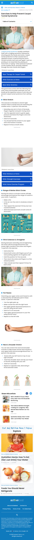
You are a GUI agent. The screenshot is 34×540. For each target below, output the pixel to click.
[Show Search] (32, 2)
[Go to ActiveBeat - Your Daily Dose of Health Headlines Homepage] (17, 3)
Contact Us (23, 505)
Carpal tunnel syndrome (9, 51)
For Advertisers (27, 509)
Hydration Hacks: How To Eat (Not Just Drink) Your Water (20, 418)
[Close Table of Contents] (31, 21)
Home (2, 7)
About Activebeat (12, 505)
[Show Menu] (2, 2)
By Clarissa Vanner (5, 462)
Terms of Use (16, 509)
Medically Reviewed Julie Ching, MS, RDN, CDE (12, 493)
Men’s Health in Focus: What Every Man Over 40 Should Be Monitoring (20, 398)
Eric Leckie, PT (5, 10)
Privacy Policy (7, 509)
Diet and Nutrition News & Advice (15, 7)
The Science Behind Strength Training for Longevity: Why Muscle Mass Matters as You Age (20, 408)
